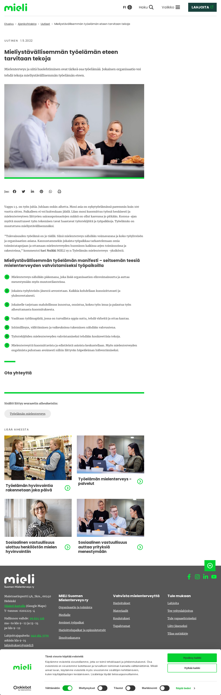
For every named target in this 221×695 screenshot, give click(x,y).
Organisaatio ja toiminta (75, 607)
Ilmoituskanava (69, 637)
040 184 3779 (40, 635)
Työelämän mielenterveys (27, 413)
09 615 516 (37, 618)
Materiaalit (120, 610)
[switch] (102, 688)
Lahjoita (173, 603)
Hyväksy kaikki (192, 657)
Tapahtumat (121, 626)
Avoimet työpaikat (71, 622)
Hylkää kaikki (192, 668)
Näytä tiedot (183, 688)
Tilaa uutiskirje (177, 633)
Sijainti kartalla (14, 606)
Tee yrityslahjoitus (180, 610)
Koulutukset (121, 618)
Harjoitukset (121, 603)
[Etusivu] (18, 7)
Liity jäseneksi (177, 626)
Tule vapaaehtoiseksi (181, 618)
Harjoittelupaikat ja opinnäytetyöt (82, 630)
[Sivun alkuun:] (209, 565)
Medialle (64, 615)
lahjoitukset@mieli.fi (18, 645)
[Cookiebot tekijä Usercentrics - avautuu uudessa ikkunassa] (22, 688)
